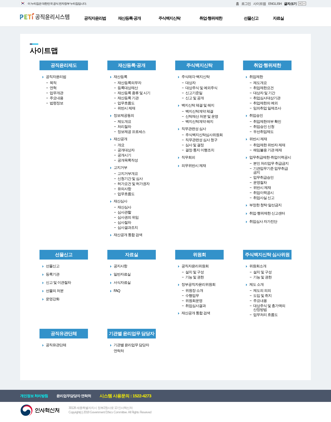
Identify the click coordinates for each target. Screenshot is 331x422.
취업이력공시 (263, 193)
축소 (304, 4)
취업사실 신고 (263, 198)
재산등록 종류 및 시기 (134, 93)
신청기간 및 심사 (130, 178)
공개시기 (124, 155)
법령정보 (56, 103)
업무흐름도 (126, 103)
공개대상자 (126, 150)
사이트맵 (259, 4)
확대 (300, 4)
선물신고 (251, 18)
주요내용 (56, 98)
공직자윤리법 (95, 18)
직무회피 (188, 157)
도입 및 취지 (262, 295)
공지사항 (120, 266)
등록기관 (52, 274)
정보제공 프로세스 (131, 132)
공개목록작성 (128, 160)
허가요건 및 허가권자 (134, 184)
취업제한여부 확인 (267, 121)
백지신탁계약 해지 (199, 121)
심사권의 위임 (128, 217)
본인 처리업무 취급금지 (271, 163)
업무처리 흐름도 (265, 315)
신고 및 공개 (194, 98)
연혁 (53, 88)
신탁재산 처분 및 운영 (201, 116)
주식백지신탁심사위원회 (204, 135)
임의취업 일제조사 (267, 108)
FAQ (117, 291)
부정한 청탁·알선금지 (265, 205)
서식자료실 (122, 282)
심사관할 (124, 212)
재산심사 (124, 207)
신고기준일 (193, 93)
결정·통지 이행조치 (199, 150)
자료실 (278, 18)
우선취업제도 (263, 132)
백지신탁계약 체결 (199, 111)
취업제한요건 (263, 88)
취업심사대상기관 (266, 98)
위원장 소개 (194, 290)
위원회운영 (193, 301)
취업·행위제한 (210, 18)
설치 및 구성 (194, 272)
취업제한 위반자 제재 (269, 145)
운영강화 (52, 299)
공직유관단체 (56, 345)
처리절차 (124, 126)
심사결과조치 (128, 227)
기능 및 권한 (194, 277)
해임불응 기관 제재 (267, 150)
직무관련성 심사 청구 (201, 140)
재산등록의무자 (129, 83)
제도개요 (124, 121)
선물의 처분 (54, 291)
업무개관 (56, 93)
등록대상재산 (128, 88)
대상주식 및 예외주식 (201, 88)
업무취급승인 (263, 177)
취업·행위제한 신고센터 (267, 213)
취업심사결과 (195, 306)
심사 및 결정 (194, 145)
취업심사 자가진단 (263, 221)
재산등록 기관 (128, 98)
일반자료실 (122, 274)
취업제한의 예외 (265, 103)
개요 (121, 145)
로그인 (246, 4)
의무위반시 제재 (193, 165)
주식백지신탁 (169, 18)
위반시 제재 (126, 108)
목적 (53, 83)
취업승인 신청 (263, 126)
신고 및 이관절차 (58, 282)
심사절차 (124, 222)
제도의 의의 (262, 290)
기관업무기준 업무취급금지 (270, 170)
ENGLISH (275, 4)
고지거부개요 (128, 173)
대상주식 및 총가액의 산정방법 (269, 308)
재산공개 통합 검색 (128, 235)
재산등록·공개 (129, 18)
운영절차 (260, 182)
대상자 (190, 83)
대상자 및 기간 (264, 93)
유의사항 (124, 189)
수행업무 (192, 295)
